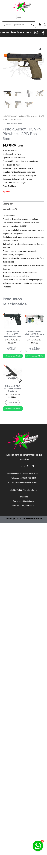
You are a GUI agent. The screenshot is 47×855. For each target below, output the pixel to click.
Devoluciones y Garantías (23, 505)
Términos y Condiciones (23, 501)
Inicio (5, 116)
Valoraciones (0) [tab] (10, 209)
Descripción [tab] (8, 204)
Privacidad (23, 497)
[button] (40, 49)
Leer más (12, 402)
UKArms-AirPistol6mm (17, 116)
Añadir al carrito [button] (12, 349)
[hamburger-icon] (19, 17)
